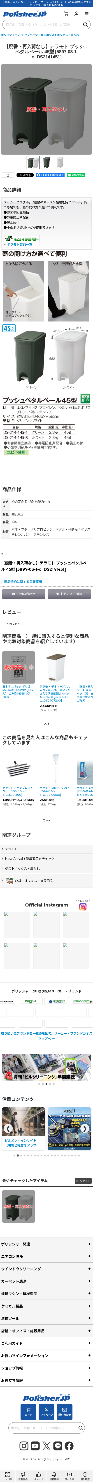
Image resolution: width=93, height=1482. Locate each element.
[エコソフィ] (70, 1001)
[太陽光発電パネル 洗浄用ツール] (23, 1129)
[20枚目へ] (79, 1155)
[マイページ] (76, 13)
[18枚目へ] (72, 1155)
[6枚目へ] (31, 1155)
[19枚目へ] (75, 1155)
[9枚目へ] (41, 1155)
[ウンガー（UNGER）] (17, 1001)
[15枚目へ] (62, 1155)
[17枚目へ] (69, 1155)
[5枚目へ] (28, 1155)
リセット (85, 1181)
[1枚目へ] (14, 1155)
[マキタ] (43, 1023)
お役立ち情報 (12, 1380)
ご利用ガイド (12, 1343)
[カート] (66, 13)
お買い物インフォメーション (24, 1355)
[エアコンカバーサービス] (43, 1001)
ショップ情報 (12, 1368)
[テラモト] (34, 1012)
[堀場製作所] (17, 1023)
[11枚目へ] (48, 1155)
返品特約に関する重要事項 (23, 582)
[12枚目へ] (52, 1155)
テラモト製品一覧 (19, 244)
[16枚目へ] (65, 1155)
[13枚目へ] (55, 1155)
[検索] (85, 24)
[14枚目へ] (58, 1155)
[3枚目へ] (21, 1155)
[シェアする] (7, 175)
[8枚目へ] (38, 1155)
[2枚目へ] (18, 1155)
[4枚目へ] (25, 1155)
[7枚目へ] (35, 1155)
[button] (87, 13)
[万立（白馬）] (70, 1023)
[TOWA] (61, 1012)
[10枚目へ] (45, 1155)
